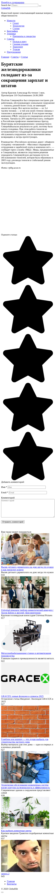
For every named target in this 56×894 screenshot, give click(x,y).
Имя (4, 487)
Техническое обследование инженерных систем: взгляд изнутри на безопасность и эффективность (25, 786)
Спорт (16, 23)
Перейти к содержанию (12, 2)
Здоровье (11, 33)
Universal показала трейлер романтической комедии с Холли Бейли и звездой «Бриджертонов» (27, 611)
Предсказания (14, 52)
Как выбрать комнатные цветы (16, 830)
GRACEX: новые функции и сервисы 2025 (22, 696)
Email (4, 492)
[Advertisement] (28, 202)
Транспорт (18, 47)
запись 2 (5, 873)
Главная (11, 881)
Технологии (18, 26)
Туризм (16, 49)
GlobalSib (5, 8)
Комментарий (8, 497)
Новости (11, 20)
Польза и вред (19, 41)
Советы (10, 39)
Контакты (12, 884)
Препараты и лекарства (24, 36)
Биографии (12, 31)
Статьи (16, 28)
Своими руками (20, 44)
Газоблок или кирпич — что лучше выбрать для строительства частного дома (24, 740)
